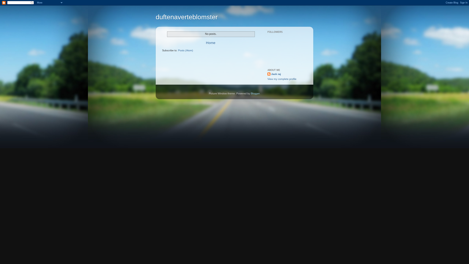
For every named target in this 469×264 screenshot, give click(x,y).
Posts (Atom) (185, 50)
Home (210, 43)
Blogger (255, 93)
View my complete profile (281, 79)
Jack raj (276, 74)
